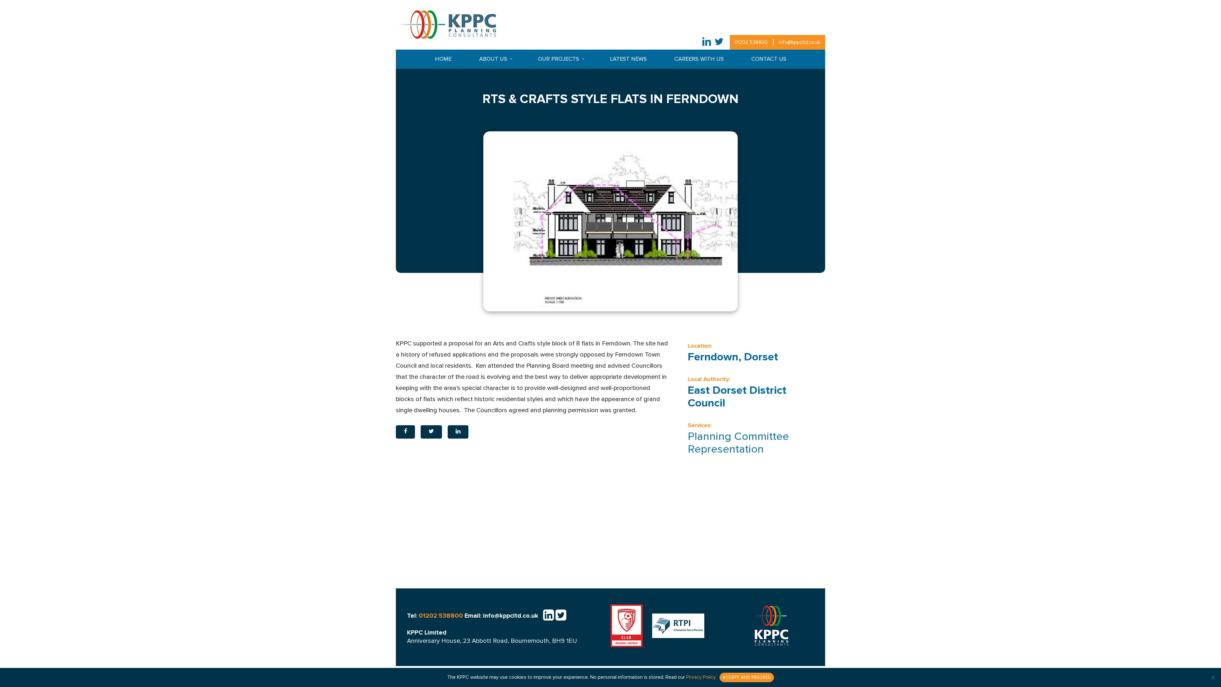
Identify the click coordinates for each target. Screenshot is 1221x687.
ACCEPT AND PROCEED (747, 677)
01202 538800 (751, 42)
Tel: (435, 616)
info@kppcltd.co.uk (799, 42)
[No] (1213, 677)
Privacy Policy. (701, 677)
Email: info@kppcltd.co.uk (501, 616)
